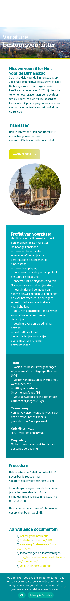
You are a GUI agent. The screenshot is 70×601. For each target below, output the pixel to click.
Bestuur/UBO (44, 540)
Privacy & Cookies (41, 595)
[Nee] (65, 587)
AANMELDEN (22, 154)
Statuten (25, 540)
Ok (22, 595)
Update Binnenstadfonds (35, 566)
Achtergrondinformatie (34, 536)
